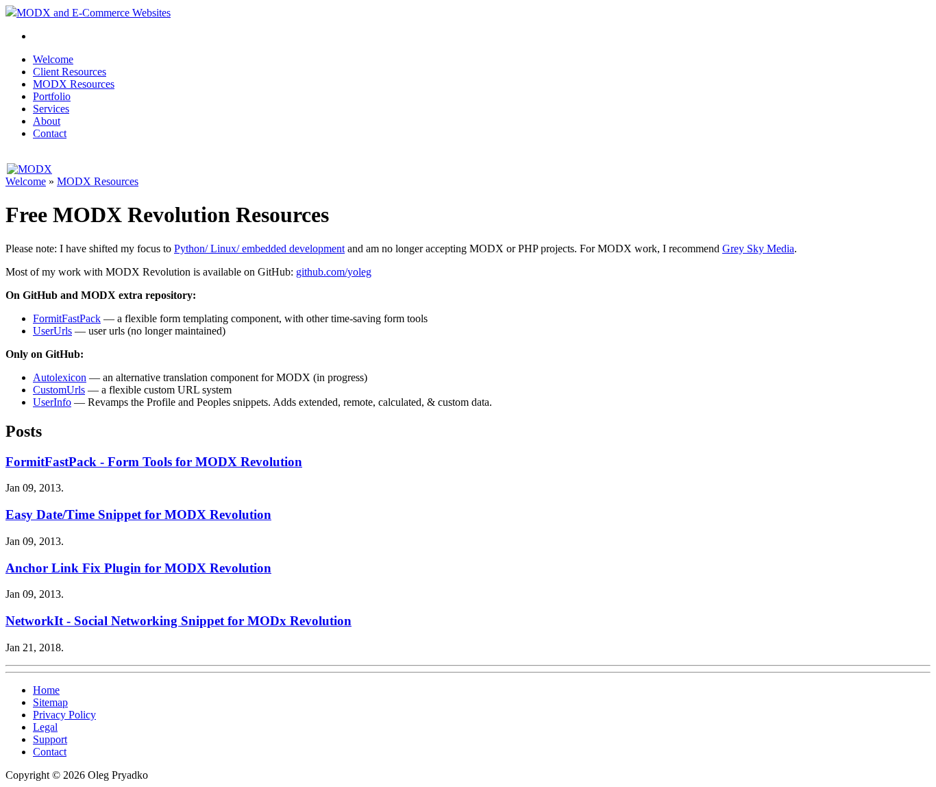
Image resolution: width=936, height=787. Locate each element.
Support (50, 739)
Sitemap (50, 702)
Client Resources (69, 71)
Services (51, 108)
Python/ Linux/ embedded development (259, 248)
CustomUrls (59, 390)
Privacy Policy (64, 715)
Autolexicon (59, 377)
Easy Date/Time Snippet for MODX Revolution (138, 514)
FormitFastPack (67, 318)
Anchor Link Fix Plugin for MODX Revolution (138, 568)
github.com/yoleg (333, 272)
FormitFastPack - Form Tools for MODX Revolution (153, 462)
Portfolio (52, 96)
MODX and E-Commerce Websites (93, 13)
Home (46, 690)
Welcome (53, 59)
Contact (49, 133)
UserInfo (52, 402)
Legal (45, 727)
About (46, 121)
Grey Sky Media (758, 248)
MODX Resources (73, 84)
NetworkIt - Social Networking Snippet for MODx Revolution (178, 621)
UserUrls (52, 331)
